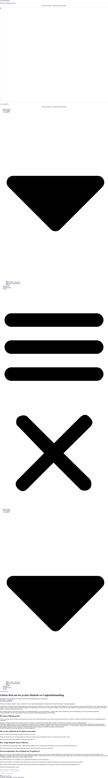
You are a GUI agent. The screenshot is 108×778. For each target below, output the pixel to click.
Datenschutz (10, 773)
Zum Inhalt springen (4, 0)
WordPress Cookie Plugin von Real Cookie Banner (12, 777)
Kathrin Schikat (6, 109)
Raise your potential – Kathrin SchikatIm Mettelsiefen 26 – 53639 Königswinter (9, 770)
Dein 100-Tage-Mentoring (14, 283)
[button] (8, 112)
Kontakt (5, 289)
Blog (9, 285)
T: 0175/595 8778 (4, 104)
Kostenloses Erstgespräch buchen (8, 3)
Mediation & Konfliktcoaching (7, 287)
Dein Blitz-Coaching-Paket (14, 282)
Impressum (2, 773)
